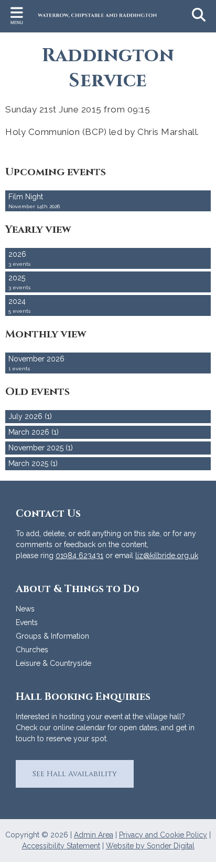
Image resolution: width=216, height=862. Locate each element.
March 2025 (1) (33, 463)
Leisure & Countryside (53, 663)
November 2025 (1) (40, 448)
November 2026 (36, 363)
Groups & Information (52, 636)
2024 (19, 305)
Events (27, 622)
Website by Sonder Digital (150, 846)
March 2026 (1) (33, 432)
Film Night (34, 200)
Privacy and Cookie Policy (163, 835)
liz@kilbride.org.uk (166, 555)
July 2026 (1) (30, 416)
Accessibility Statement (61, 846)
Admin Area (93, 835)
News (25, 609)
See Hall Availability (75, 774)
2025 (19, 282)
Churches (32, 649)
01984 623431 (79, 555)
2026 (19, 258)
